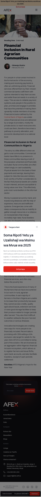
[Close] (36, 226)
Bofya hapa (20, 269)
